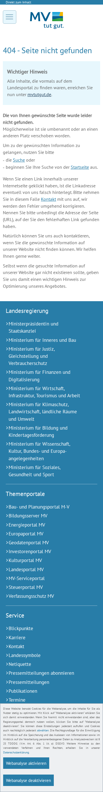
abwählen (43, 730)
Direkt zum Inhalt (18, 2)
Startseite (80, 167)
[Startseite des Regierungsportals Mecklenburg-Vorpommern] (47, 28)
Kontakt (48, 199)
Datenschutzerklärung (16, 752)
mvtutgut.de (39, 94)
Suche (19, 160)
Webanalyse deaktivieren (28, 780)
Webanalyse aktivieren (26, 763)
